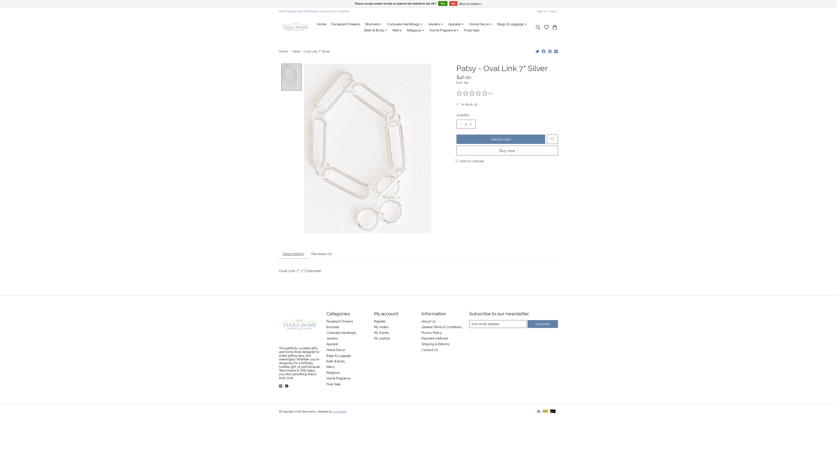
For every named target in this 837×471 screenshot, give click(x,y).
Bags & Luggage (339, 355)
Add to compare (472, 161)
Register (380, 321)
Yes (443, 3)
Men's (397, 30)
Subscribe (542, 324)
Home (321, 24)
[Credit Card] (538, 412)
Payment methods (435, 338)
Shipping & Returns (435, 344)
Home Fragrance (338, 378)
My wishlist (382, 338)
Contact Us (430, 350)
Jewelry (332, 338)
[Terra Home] (295, 27)
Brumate (333, 327)
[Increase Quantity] (471, 124)
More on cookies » (470, 3)
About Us (429, 321)
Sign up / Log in (547, 11)
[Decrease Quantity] (461, 124)
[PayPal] (545, 412)
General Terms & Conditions (442, 327)
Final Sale (471, 30)
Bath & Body (336, 361)
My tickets (381, 332)
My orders (381, 327)
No (453, 3)
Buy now (507, 150)
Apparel (332, 344)
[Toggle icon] (538, 27)
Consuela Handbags (341, 332)
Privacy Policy (432, 332)
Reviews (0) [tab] (321, 253)
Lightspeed (339, 411)
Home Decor (336, 350)
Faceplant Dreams (346, 24)
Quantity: (463, 115)
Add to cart (501, 139)
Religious (333, 372)
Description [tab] (293, 253)
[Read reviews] (472, 93)
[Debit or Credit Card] (553, 412)
